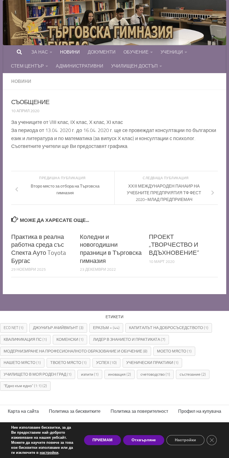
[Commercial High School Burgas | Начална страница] (95, 39)
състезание (193, 374)
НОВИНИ (70, 52)
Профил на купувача (199, 411)
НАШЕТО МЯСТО (22, 362)
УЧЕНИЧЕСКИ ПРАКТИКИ (152, 362)
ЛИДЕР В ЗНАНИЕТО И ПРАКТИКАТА (129, 339)
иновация (119, 374)
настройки (49, 452)
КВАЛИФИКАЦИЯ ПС (25, 339)
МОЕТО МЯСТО (174, 351)
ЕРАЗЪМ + (106, 327)
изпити (90, 374)
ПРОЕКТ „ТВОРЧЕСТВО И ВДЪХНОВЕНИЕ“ (174, 244)
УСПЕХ (106, 362)
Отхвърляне (144, 440)
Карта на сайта (23, 411)
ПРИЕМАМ (102, 440)
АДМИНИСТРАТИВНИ (79, 66)
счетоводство (155, 374)
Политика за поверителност (139, 411)
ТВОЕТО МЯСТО (68, 362)
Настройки (185, 440)
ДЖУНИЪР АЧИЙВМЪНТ (58, 327)
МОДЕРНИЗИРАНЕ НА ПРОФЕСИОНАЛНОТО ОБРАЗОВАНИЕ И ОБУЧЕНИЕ (75, 351)
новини (21, 81)
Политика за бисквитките (75, 411)
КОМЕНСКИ (70, 339)
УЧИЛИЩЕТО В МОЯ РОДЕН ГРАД (37, 374)
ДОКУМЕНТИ (102, 52)
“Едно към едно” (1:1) (25, 385)
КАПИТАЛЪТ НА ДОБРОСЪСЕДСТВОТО (168, 327)
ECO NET (13, 327)
